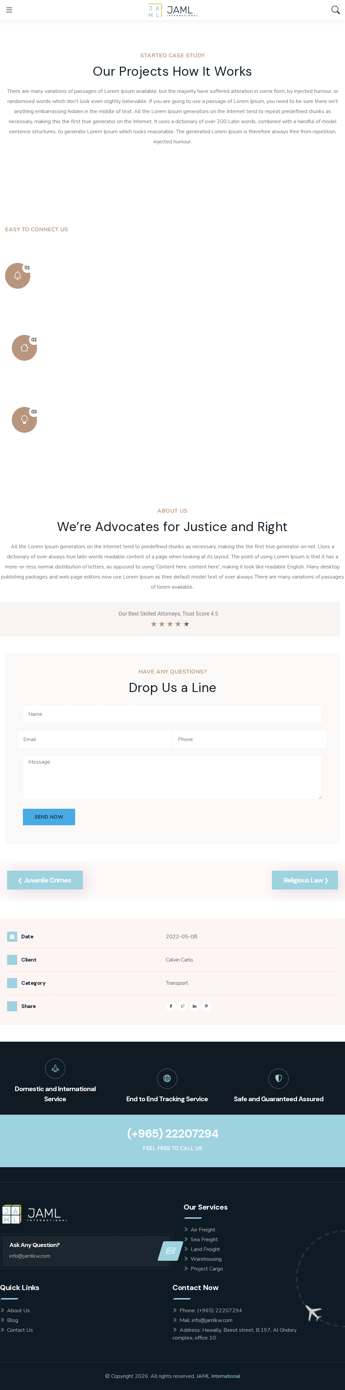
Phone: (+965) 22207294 (211, 1310)
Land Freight (205, 1249)
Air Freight (203, 1229)
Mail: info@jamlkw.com (206, 1320)
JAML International (218, 1376)
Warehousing (206, 1259)
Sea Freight (204, 1239)
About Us (18, 1310)
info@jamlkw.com (29, 1256)
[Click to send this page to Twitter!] (183, 1006)
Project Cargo (207, 1269)
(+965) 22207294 (172, 1133)
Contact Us (20, 1330)
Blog (12, 1320)
